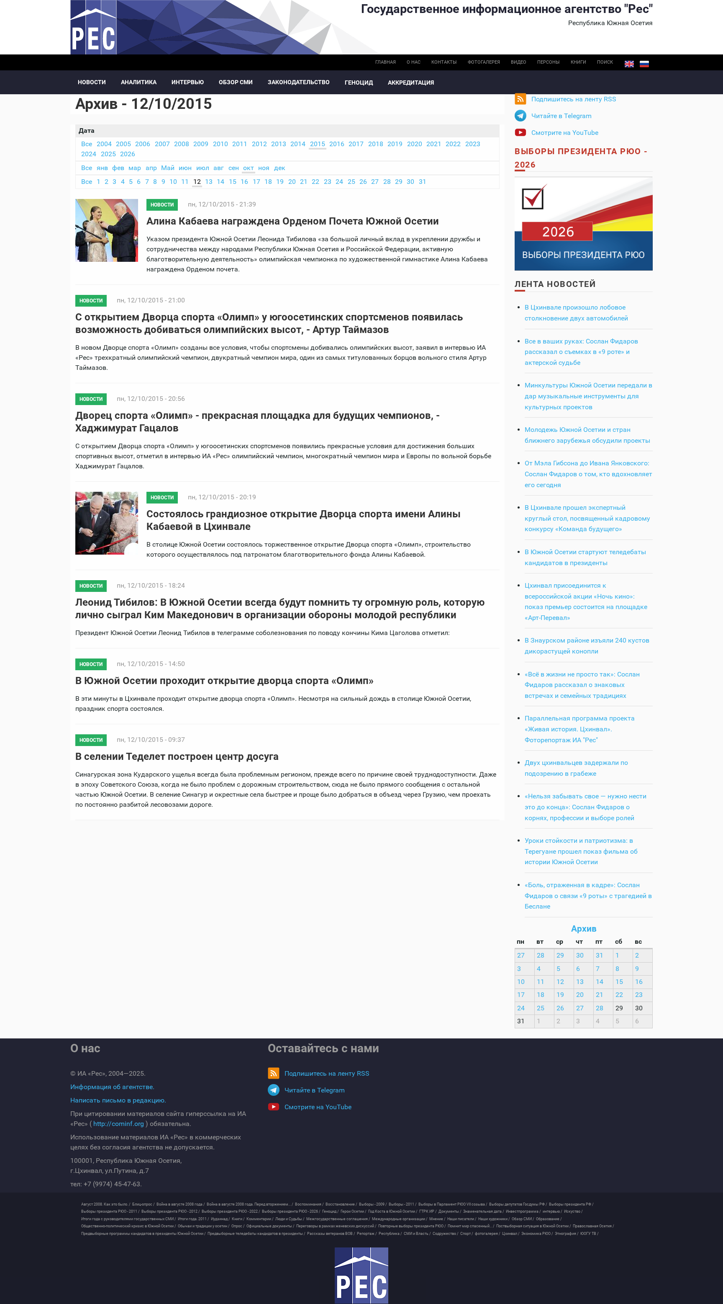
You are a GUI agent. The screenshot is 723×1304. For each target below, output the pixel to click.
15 (232, 182)
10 (173, 182)
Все (86, 144)
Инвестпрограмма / (523, 1211)
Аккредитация (411, 82)
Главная (385, 62)
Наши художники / (494, 1219)
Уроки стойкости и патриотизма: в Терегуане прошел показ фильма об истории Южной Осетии (581, 851)
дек (279, 168)
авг (218, 168)
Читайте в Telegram (561, 116)
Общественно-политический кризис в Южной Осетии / (128, 1226)
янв (102, 168)
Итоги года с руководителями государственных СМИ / (128, 1219)
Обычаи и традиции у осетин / (204, 1226)
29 (399, 182)
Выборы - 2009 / (373, 1204)
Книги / (238, 1219)
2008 (181, 144)
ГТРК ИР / (428, 1211)
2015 (317, 144)
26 (363, 182)
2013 (278, 144)
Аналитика (138, 82)
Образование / (549, 1219)
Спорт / (466, 1234)
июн (185, 168)
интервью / (552, 1211)
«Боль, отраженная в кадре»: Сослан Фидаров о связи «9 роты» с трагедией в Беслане (588, 895)
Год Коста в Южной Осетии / (393, 1211)
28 (387, 182)
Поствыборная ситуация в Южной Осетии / (533, 1226)
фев (118, 168)
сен (233, 168)
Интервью (188, 82)
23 (327, 182)
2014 (297, 144)
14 (220, 182)
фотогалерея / (487, 1234)
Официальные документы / (270, 1226)
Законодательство (299, 82)
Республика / (390, 1234)
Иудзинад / (220, 1219)
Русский (644, 64)
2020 (414, 144)
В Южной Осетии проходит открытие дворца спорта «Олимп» (224, 681)
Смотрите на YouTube (564, 133)
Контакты (444, 62)
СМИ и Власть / (417, 1234)
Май (167, 168)
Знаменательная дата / (483, 1211)
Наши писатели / (462, 1219)
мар (134, 168)
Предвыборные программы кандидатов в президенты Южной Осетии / (143, 1234)
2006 (142, 144)
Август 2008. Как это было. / (106, 1204)
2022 (453, 144)
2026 (127, 154)
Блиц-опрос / (143, 1204)
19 (280, 182)
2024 (88, 154)
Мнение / (437, 1219)
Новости (92, 82)
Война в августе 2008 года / (180, 1204)
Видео (518, 62)
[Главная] (361, 1275)
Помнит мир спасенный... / (471, 1226)
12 (197, 182)
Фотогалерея (484, 62)
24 (339, 182)
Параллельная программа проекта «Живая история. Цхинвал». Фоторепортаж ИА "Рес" (580, 729)
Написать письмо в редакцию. (118, 1100)
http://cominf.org (118, 1124)
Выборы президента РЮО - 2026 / (291, 1211)
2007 (162, 144)
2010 (220, 144)
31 (422, 182)
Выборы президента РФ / (571, 1204)
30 (410, 182)
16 (244, 182)
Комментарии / (260, 1219)
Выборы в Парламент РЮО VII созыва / (452, 1204)
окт (248, 168)
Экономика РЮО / (537, 1234)
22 (315, 182)
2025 (108, 154)
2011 (239, 144)
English (629, 64)
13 (209, 182)
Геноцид (359, 82)
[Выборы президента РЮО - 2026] (584, 223)
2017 (356, 144)
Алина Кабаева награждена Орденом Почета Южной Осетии (292, 221)
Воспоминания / (309, 1204)
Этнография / (567, 1234)
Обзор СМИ (236, 82)
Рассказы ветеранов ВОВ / (331, 1234)
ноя (263, 168)
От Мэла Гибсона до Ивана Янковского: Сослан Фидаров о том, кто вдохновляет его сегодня (588, 473)
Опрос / (238, 1226)
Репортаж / (367, 1234)
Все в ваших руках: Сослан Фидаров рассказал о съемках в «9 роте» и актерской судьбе (581, 352)
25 (351, 182)
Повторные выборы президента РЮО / (412, 1226)
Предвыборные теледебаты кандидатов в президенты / (256, 1234)
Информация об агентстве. (112, 1087)
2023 (472, 144)
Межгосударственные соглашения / (338, 1219)
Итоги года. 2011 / (193, 1219)
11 (185, 182)
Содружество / (446, 1234)
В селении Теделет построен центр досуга (177, 756)
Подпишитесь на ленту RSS (573, 99)
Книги (578, 62)
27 (375, 182)
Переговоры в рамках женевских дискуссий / (336, 1226)
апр (151, 168)
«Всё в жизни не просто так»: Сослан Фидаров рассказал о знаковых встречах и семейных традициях (582, 685)
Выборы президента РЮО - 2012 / (170, 1211)
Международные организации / (400, 1219)
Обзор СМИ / (523, 1219)
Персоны (548, 62)
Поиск (605, 62)
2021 (433, 144)
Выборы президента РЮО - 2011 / (110, 1211)
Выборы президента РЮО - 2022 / (231, 1211)
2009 (200, 144)
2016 (336, 144)
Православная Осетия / (593, 1226)
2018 (375, 144)
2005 (123, 144)
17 (256, 182)
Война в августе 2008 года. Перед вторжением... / (250, 1204)
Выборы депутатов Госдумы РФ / (518, 1204)
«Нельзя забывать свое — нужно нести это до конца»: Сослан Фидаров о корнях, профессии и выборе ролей (585, 806)
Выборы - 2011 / (403, 1204)
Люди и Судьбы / (290, 1219)
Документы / (449, 1211)
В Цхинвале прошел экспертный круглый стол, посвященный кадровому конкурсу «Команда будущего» (587, 518)
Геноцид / (330, 1211)
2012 (259, 144)
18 (268, 182)
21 (304, 182)
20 (292, 182)
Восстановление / (341, 1204)
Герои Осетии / (354, 1211)
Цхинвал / (511, 1234)
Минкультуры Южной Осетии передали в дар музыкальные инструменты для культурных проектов (588, 396)
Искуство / (573, 1211)
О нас (413, 62)
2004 (104, 144)
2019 (395, 144)
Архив (584, 929)
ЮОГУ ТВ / (589, 1234)
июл (202, 168)
